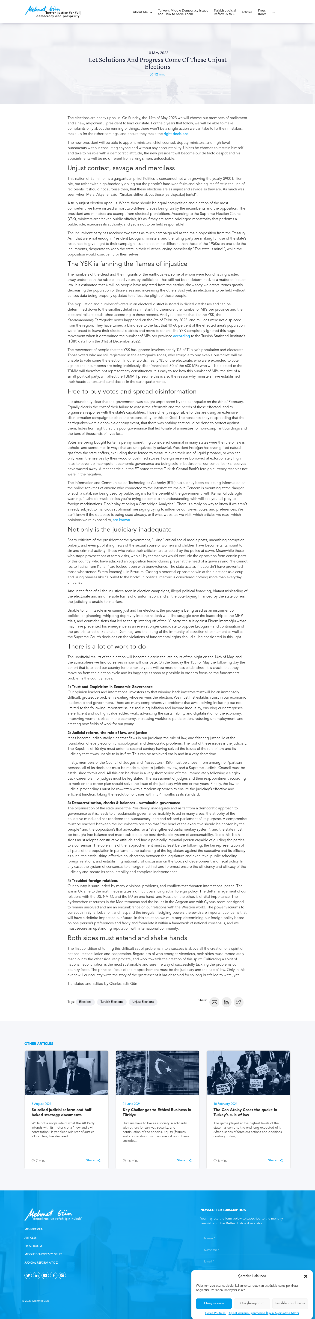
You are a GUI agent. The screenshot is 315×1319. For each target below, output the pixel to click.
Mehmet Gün (33, 1229)
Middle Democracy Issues (43, 1254)
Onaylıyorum (214, 1303)
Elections (85, 1002)
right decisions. (176, 134)
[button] (305, 1276)
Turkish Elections (112, 1002)
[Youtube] (45, 1275)
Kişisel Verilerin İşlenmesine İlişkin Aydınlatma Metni (264, 1313)
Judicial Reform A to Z (41, 1263)
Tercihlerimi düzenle (290, 1303)
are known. (122, 520)
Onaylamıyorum (252, 1303)
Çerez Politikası (215, 1313)
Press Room (33, 1246)
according (181, 336)
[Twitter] (28, 1275)
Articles (30, 1238)
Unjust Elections (143, 1002)
